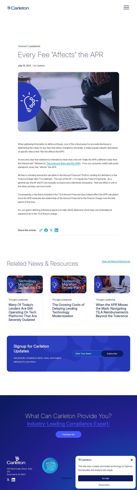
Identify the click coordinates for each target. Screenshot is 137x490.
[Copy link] (40, 230)
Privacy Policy (104, 485)
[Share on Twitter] (51, 230)
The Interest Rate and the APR (63, 163)
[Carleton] (18, 8)
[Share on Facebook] (46, 230)
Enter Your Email (83, 353)
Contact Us (68, 434)
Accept (105, 478)
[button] (131, 460)
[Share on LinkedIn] (56, 230)
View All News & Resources (116, 261)
